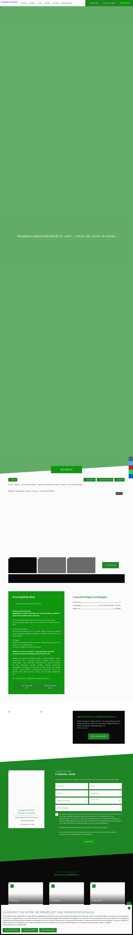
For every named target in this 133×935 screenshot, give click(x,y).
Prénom (60, 786)
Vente (10, 485)
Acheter (32, 3)
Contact (56, 3)
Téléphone (95, 793)
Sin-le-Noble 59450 (29, 485)
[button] (110, 565)
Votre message (62, 808)
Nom (93, 786)
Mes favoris (94, 3)
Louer (40, 3)
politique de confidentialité (81, 834)
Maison (17, 485)
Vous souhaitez (95, 799)
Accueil (23, 3)
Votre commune (63, 801)
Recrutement (66, 3)
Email (59, 793)
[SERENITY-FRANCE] (9, 3)
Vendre (47, 3)
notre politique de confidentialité (14, 925)
